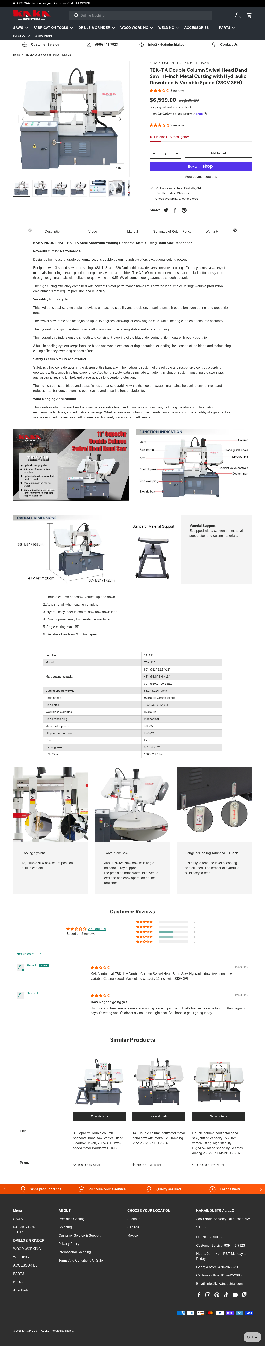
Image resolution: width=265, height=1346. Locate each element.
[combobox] (140, 15)
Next (235, 230)
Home (16, 55)
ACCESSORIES (196, 27)
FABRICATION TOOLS (50, 27)
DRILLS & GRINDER (94, 27)
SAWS (18, 27)
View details (99, 1116)
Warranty (212, 231)
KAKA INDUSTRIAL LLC (165, 63)
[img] (101, 967)
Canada (133, 1227)
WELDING (166, 27)
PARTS (224, 27)
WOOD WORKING (134, 27)
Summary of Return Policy (172, 231)
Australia (133, 1219)
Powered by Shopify (62, 1330)
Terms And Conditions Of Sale (81, 1260)
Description (53, 231)
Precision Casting (72, 1219)
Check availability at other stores (176, 198)
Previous (30, 230)
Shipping (155, 107)
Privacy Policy (69, 1244)
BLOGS (19, 36)
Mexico (132, 1235)
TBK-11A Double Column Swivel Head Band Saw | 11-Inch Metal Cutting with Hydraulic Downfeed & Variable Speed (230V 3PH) (49, 55)
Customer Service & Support (79, 1235)
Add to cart (218, 153)
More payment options (200, 176)
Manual (132, 231)
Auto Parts (43, 36)
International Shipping (75, 1252)
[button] (160, 90)
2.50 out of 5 (97, 929)
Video (92, 231)
